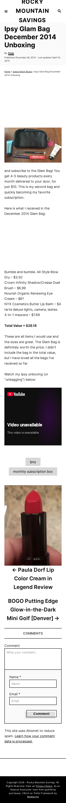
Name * (15, 677)
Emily (11, 53)
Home (7, 71)
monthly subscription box (33, 471)
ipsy (33, 462)
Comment (12, 646)
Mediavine (33, 796)
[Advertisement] (33, 102)
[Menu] (6, 11)
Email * (14, 694)
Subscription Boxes (22, 71)
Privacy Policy (44, 786)
